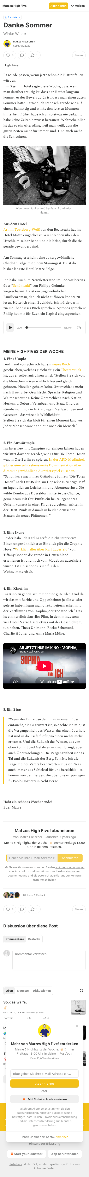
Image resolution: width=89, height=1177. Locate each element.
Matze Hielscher (24, 41)
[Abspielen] (10, 327)
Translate (12, 17)
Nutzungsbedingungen (31, 1113)
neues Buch (61, 364)
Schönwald (21, 285)
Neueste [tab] (23, 991)
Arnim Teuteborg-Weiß (22, 229)
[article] (44, 1010)
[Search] (81, 991)
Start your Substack (28, 1154)
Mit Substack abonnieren (47, 1099)
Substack (16, 1164)
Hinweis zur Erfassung (44, 1143)
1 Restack (40, 895)
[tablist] (23, 939)
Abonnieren (59, 6)
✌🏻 (5, 1008)
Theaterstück (71, 370)
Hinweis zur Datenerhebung (59, 1117)
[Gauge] (79, 327)
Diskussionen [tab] (42, 991)
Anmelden (78, 6)
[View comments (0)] (22, 55)
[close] (77, 1025)
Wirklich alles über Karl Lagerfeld (41, 549)
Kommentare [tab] (15, 939)
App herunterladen (64, 1154)
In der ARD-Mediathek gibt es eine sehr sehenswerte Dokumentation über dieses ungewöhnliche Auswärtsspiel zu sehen (44, 465)
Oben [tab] (9, 991)
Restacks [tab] (34, 939)
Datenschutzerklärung (41, 1121)
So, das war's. (15, 1002)
